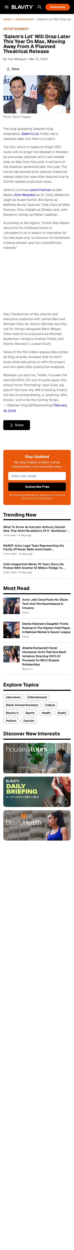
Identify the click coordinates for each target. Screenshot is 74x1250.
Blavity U (12, 713)
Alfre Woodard (25, 195)
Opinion (28, 721)
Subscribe (57, 7)
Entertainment (24, 19)
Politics (11, 721)
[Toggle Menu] (6, 7)
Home (7, 19)
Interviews (13, 697)
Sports (30, 713)
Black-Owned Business (22, 705)
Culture (50, 705)
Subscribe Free (37, 487)
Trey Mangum (17, 59)
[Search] (39, 7)
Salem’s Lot (29, 134)
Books (62, 713)
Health (46, 713)
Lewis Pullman (40, 190)
